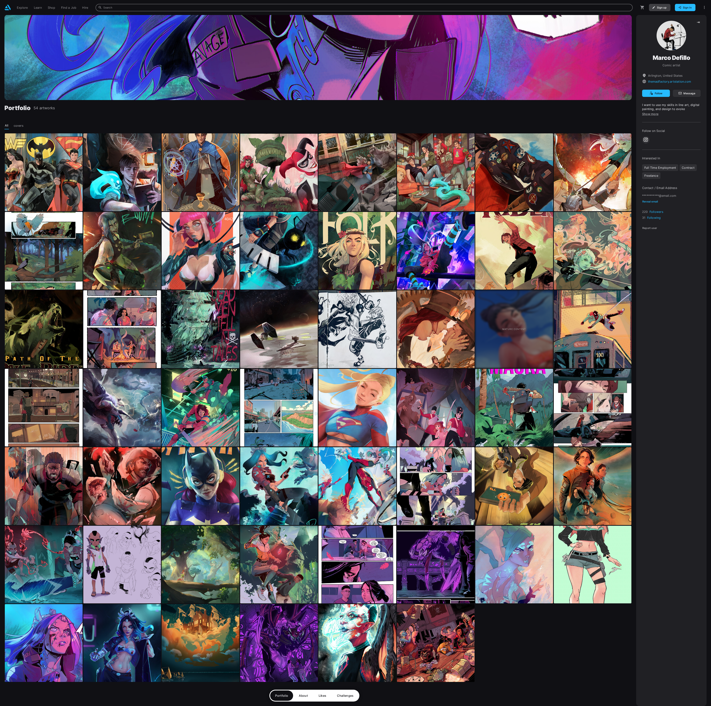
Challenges (345, 695)
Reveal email (650, 201)
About (303, 695)
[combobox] (364, 7)
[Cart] (642, 7)
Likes (322, 695)
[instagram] (646, 140)
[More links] (704, 7)
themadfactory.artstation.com (669, 81)
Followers (656, 212)
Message (689, 93)
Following (654, 218)
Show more (650, 114)
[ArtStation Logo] (7, 7)
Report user (649, 228)
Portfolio (281, 695)
